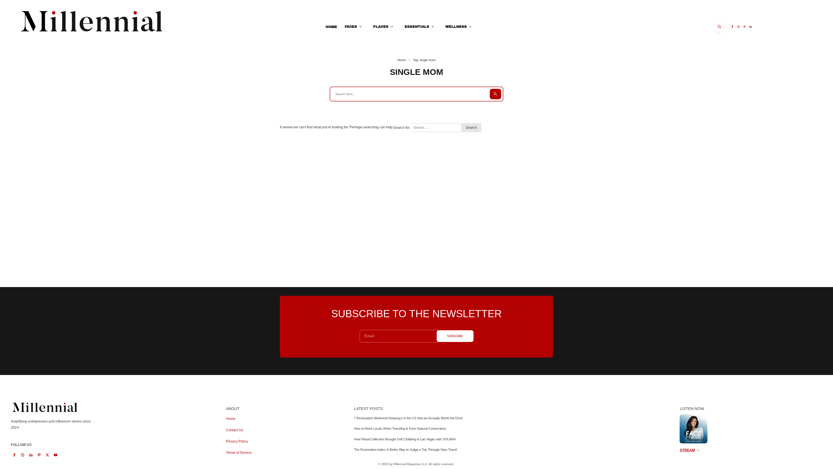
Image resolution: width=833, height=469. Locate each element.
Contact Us (234, 430)
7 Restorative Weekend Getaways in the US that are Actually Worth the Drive (408, 418)
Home (230, 419)
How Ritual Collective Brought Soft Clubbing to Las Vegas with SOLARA (405, 439)
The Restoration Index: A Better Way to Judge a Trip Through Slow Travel (405, 449)
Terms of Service (239, 452)
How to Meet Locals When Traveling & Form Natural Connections (400, 428)
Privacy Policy (237, 441)
